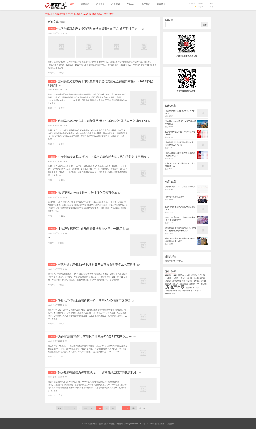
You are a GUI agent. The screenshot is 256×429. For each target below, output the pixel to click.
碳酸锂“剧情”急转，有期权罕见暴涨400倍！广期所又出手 (94, 336)
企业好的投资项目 (199, 278)
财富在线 (169, 20)
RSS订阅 (200, 6)
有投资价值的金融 (171, 291)
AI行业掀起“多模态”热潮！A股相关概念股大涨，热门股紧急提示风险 (101, 156)
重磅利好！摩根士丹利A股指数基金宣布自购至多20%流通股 (96, 264)
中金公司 (182, 278)
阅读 (173, 294)
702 (92, 408)
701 (85, 408)
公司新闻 (115, 4)
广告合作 (200, 3)
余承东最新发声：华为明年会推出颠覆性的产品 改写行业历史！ (98, 28)
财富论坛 (161, 4)
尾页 (133, 408)
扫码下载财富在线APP (186, 91)
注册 (211, 6)
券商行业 (196, 281)
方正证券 (196, 288)
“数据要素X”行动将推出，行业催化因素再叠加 (87, 192)
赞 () (62, 72)
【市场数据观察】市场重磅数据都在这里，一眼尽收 (91, 228)
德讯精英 (204, 284)
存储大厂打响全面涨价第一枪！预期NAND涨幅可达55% (93, 300)
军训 (183, 281)
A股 (188, 275)
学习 (198, 284)
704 (106, 408)
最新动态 (85, 4)
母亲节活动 (186, 291)
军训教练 (189, 281)
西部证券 (198, 291)
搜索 (205, 24)
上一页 (67, 408)
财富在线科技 (56, 5)
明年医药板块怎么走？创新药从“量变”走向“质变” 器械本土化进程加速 (102, 121)
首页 (72, 4)
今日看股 (189, 278)
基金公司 (175, 284)
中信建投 (168, 278)
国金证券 (168, 284)
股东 (192, 291)
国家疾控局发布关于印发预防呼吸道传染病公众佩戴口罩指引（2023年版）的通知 (101, 83)
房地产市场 (175, 286)
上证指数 (194, 275)
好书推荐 (192, 284)
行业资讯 (100, 4)
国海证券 (204, 281)
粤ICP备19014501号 (147, 423)
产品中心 (131, 4)
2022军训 (168, 275)
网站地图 (112, 423)
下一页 (125, 408)
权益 (179, 291)
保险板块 (168, 281)
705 (112, 408)
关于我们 (146, 4)
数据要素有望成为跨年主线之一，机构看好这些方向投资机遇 (97, 372)
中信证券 (175, 278)
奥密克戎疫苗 (183, 284)
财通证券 (168, 294)
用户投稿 (192, 3)
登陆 (211, 3)
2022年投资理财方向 (179, 275)
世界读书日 (201, 275)
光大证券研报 (176, 281)
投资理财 (189, 288)
